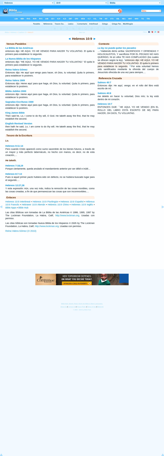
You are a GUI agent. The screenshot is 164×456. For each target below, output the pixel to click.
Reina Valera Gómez (16, 69)
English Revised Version (18, 123)
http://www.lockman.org (67, 215)
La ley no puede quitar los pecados (117, 48)
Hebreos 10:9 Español (71, 201)
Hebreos (14, 32)
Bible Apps (10, 207)
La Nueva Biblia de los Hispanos (23, 58)
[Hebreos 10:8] (3, 212)
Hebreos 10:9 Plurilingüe (45, 201)
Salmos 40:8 (104, 93)
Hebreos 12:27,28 (14, 185)
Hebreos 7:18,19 (14, 165)
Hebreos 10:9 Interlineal (17, 201)
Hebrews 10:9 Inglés (82, 204)
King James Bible (15, 113)
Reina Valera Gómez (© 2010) (20, 231)
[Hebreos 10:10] (161, 212)
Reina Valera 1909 (15, 80)
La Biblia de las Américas (19, 48)
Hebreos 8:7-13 (13, 174)
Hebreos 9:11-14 (14, 146)
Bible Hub (23, 207)
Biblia (7, 32)
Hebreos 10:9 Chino (58, 204)
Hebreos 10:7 (105, 104)
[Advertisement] (82, 253)
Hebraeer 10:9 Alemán (33, 204)
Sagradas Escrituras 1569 (19, 102)
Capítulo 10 (22, 32)
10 (130, 66)
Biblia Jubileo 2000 (15, 91)
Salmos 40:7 (104, 82)
